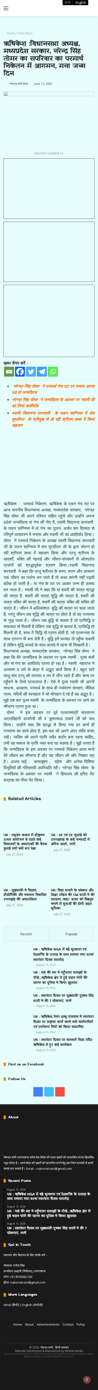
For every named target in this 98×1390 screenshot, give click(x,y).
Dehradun (25, 33)
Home (10, 33)
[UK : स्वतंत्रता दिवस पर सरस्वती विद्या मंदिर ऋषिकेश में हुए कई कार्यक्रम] (17, 1046)
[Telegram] (42, 372)
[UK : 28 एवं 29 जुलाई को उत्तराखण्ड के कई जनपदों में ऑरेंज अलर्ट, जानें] (72, 818)
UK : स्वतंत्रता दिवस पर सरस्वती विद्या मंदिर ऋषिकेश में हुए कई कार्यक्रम (62, 1042)
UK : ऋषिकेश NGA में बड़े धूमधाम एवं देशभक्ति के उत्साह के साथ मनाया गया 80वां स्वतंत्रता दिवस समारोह (63, 954)
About (29, 1324)
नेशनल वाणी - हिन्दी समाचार (54, 1347)
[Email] (9, 372)
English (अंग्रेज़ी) (32, 1305)
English (80, 2)
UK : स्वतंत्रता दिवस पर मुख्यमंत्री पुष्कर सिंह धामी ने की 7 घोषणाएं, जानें (63, 998)
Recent (26, 933)
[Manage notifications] (87, 1379)
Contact (68, 1324)
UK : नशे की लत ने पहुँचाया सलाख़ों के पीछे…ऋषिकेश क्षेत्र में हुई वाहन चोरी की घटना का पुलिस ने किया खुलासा (60, 977)
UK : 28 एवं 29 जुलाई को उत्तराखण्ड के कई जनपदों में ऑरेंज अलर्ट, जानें (70, 840)
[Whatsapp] (53, 372)
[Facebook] (20, 372)
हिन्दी (67, 2)
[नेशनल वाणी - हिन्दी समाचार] (31, 8)
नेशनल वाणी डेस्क (19, 84)
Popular (71, 933)
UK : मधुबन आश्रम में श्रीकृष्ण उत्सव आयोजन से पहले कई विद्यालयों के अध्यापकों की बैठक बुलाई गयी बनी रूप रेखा (25, 842)
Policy (81, 1324)
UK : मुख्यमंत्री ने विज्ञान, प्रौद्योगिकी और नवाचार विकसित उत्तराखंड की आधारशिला (25, 895)
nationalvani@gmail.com (54, 1168)
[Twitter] (31, 372)
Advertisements (48, 1324)
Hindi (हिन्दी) (11, 1305)
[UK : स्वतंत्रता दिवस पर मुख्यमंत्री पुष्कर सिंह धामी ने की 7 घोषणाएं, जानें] (17, 1002)
